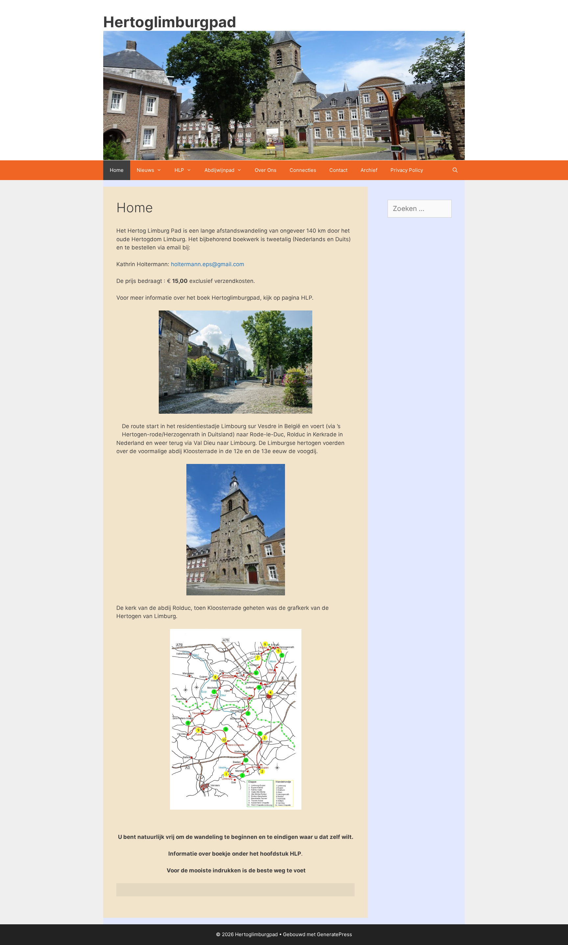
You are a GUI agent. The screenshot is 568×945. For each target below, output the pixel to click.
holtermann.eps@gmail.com (207, 264)
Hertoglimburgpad (169, 22)
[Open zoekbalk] (455, 170)
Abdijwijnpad (219, 170)
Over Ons (265, 170)
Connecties (303, 170)
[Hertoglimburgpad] (284, 95)
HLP (179, 170)
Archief (369, 170)
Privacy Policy (406, 170)
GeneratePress (334, 934)
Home (117, 170)
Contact (338, 170)
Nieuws (145, 170)
